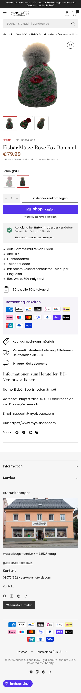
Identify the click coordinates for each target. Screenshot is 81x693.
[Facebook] (6, 596)
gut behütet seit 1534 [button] (17, 563)
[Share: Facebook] (16, 432)
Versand (19, 159)
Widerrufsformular (19, 605)
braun (9, 181)
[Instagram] (13, 596)
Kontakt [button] (8, 586)
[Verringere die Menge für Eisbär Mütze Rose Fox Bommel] (6, 198)
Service (9, 477)
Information (13, 466)
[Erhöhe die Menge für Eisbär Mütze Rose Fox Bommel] (17, 198)
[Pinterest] (20, 596)
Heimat (7, 34)
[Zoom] (70, 45)
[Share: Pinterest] (30, 432)
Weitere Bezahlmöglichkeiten (40, 216)
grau (23, 181)
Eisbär (7, 140)
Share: (7, 432)
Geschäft (21, 34)
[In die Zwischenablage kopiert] (36, 432)
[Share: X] (23, 432)
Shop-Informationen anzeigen (34, 237)
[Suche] (73, 23)
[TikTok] (27, 596)
